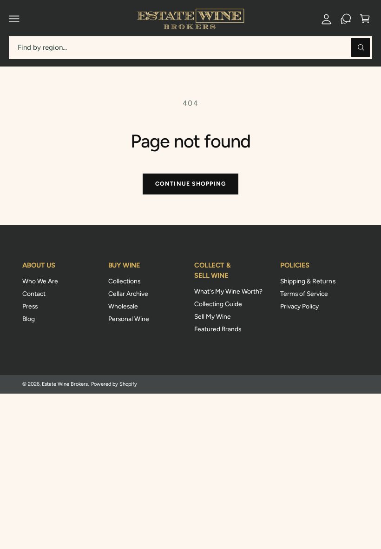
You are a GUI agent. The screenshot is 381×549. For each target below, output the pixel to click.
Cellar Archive (128, 293)
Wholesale (123, 306)
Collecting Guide (218, 304)
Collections (124, 281)
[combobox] (190, 47)
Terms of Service (304, 293)
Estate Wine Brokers (65, 384)
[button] (14, 18)
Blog (28, 318)
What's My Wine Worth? (228, 291)
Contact (34, 293)
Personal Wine (128, 318)
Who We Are (40, 281)
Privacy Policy (299, 306)
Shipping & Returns (307, 281)
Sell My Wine (212, 316)
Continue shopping (190, 183)
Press (30, 306)
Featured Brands (217, 329)
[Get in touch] (345, 18)
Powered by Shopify (114, 384)
